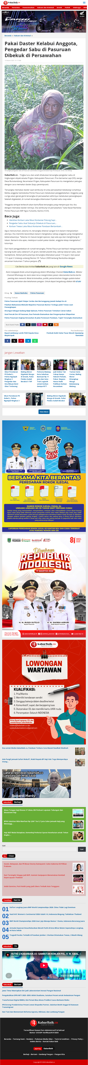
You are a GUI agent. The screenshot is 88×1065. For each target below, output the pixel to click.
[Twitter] (28, 324)
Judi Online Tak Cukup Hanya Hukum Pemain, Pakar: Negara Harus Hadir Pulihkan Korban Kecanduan (60, 379)
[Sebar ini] (7, 341)
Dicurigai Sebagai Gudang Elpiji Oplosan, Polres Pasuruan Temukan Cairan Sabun (38, 311)
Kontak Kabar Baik (50, 1041)
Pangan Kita (60, 1054)
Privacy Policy (77, 1039)
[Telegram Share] (28, 341)
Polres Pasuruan (37, 293)
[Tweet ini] (14, 341)
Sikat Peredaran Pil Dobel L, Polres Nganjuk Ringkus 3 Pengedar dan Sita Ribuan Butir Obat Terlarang (11, 379)
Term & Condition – (63, 1039)
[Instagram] (39, 324)
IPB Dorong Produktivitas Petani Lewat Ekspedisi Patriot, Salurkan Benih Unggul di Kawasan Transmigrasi (40, 1006)
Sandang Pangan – (47, 1054)
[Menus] (84, 2)
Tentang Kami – (19, 1039)
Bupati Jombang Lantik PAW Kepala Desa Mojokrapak (21, 332)
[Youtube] (45, 324)
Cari (3, 846)
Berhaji (26, 1054)
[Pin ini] (21, 341)
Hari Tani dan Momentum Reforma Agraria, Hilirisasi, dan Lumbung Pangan (33, 1012)
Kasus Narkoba (21, 293)
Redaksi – (30, 1039)
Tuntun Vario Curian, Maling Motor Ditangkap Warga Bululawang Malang (75, 379)
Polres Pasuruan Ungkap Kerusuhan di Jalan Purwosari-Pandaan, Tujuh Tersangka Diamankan (43, 318)
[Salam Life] (33, 324)
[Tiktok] (50, 324)
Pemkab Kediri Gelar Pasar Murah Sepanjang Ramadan (65, 332)
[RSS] (56, 324)
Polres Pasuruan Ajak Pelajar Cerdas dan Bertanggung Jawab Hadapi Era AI (35, 301)
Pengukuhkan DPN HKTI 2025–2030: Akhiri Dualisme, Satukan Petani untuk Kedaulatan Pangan (41, 995)
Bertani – (34, 1054)
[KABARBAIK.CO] (11, 3)
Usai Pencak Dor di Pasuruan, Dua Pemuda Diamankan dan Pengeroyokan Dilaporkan (40, 314)
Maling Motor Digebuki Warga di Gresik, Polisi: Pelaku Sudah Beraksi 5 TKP (27, 377)
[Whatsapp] (35, 341)
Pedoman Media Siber (44, 1039)
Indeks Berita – (36, 1041)
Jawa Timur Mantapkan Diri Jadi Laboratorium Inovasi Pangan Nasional (31, 991)
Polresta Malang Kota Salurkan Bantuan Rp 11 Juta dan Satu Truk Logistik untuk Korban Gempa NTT (44, 379)
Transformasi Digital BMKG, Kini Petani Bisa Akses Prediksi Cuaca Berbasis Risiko (35, 1000)
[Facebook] (22, 324)
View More (44, 412)
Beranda (7, 1039)
